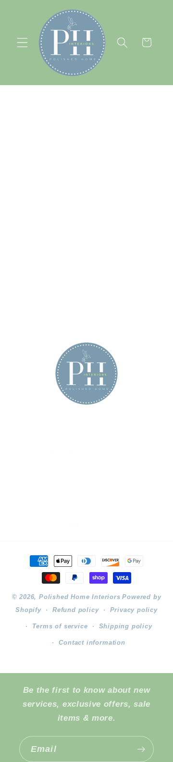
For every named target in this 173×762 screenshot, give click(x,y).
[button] (22, 42)
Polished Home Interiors (80, 597)
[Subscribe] (141, 484)
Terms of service (60, 626)
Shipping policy (125, 626)
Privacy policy (134, 610)
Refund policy (75, 610)
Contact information (92, 642)
